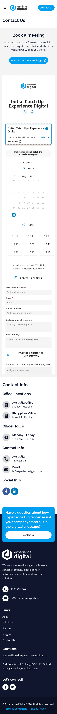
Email (16, 467)
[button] (5, 7)
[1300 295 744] (5, 589)
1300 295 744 (18, 589)
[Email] (6, 469)
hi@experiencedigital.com (25, 598)
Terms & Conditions (15, 708)
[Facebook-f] (6, 491)
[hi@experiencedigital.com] (5, 598)
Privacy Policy (38, 708)
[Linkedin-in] (14, 491)
